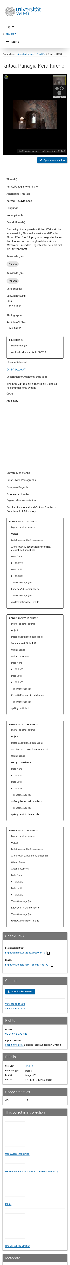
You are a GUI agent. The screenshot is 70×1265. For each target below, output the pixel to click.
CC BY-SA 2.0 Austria (16, 1033)
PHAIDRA (11, 34)
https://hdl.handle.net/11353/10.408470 (26, 964)
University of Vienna (25, 54)
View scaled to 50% (15, 1004)
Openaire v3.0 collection (17, 1259)
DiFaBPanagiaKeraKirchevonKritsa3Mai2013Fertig (31, 1184)
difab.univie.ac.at (14, 1045)
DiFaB (8, 1217)
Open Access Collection (17, 1154)
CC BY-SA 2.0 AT (16, 369)
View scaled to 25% (15, 1008)
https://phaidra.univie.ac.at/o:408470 (25, 952)
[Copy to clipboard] (48, 953)
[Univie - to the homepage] (23, 20)
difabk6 (29, 1066)
